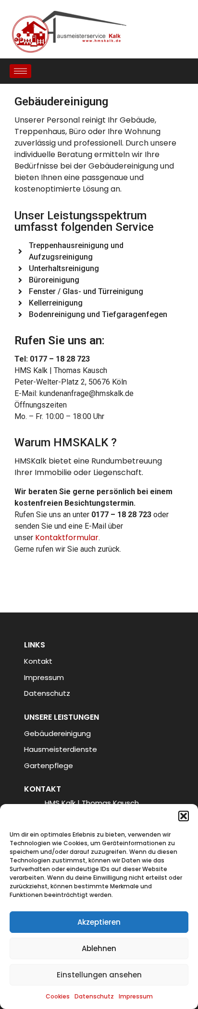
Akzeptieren (99, 922)
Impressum (136, 996)
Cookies (58, 996)
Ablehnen (99, 948)
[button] (183, 816)
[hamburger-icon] (20, 71)
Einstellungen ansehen (99, 975)
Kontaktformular (67, 537)
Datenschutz (94, 996)
